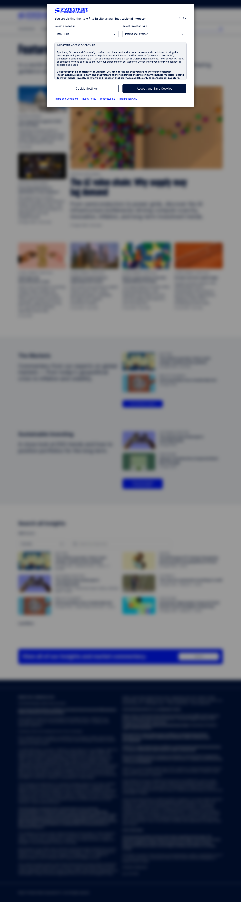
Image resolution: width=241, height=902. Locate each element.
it (179, 18)
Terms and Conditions (66, 98)
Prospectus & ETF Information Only (118, 98)
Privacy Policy (88, 98)
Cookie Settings (87, 88)
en (184, 18)
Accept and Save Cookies (154, 88)
